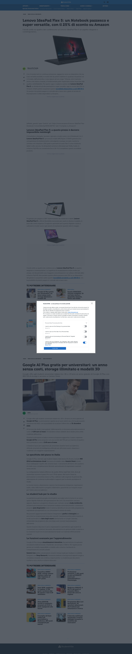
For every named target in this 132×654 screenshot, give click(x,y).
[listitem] (66, 323)
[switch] (85, 326)
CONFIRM (55, 348)
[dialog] (66, 327)
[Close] (92, 303)
